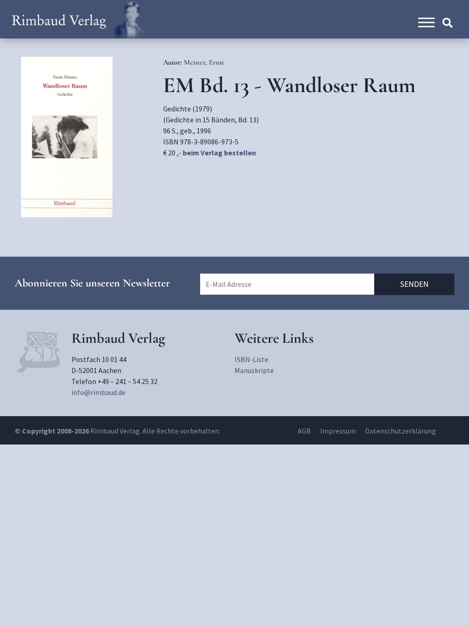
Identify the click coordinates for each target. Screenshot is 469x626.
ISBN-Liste (251, 359)
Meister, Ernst (204, 62)
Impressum (338, 430)
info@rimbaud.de (98, 392)
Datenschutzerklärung (400, 430)
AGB (304, 430)
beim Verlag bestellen (219, 152)
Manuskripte (254, 370)
